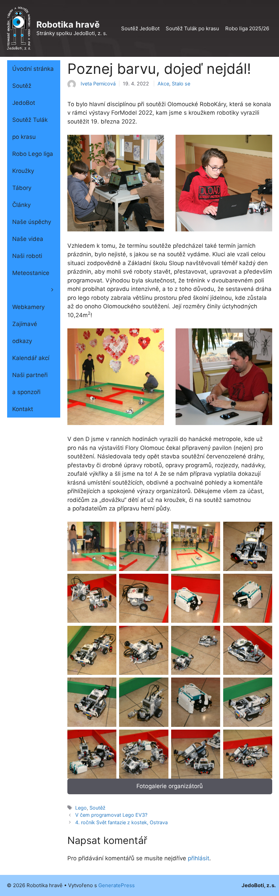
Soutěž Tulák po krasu (192, 28)
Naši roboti (27, 255)
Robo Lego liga (32, 153)
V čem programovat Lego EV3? (111, 815)
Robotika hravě (68, 24)
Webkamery (28, 307)
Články (21, 204)
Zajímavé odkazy (24, 332)
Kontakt (22, 409)
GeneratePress (116, 885)
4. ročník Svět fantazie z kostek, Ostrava (121, 822)
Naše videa (27, 238)
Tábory (21, 187)
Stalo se (181, 83)
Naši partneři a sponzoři (30, 383)
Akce (163, 83)
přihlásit (198, 858)
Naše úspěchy (31, 221)
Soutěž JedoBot (140, 28)
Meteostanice (30, 273)
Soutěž (97, 808)
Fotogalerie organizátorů (169, 786)
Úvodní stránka (33, 68)
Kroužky (23, 170)
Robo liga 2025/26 (247, 28)
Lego (81, 808)
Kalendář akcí (30, 358)
